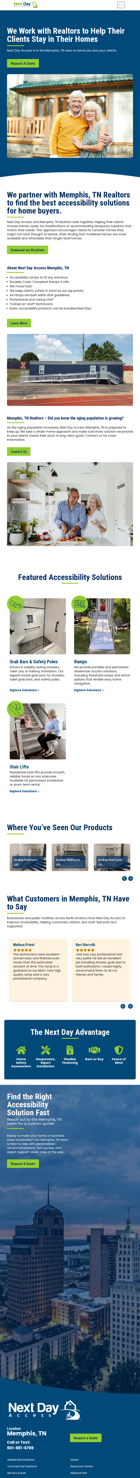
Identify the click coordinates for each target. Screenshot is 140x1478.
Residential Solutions (20, 1460)
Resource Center (81, 1466)
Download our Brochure (27, 250)
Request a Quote (86, 1438)
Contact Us (19, 452)
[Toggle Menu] (121, 4)
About (74, 1460)
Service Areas (16, 1473)
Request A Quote (23, 63)
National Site (78, 1473)
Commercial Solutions (22, 1466)
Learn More (19, 323)
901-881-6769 (20, 1448)
